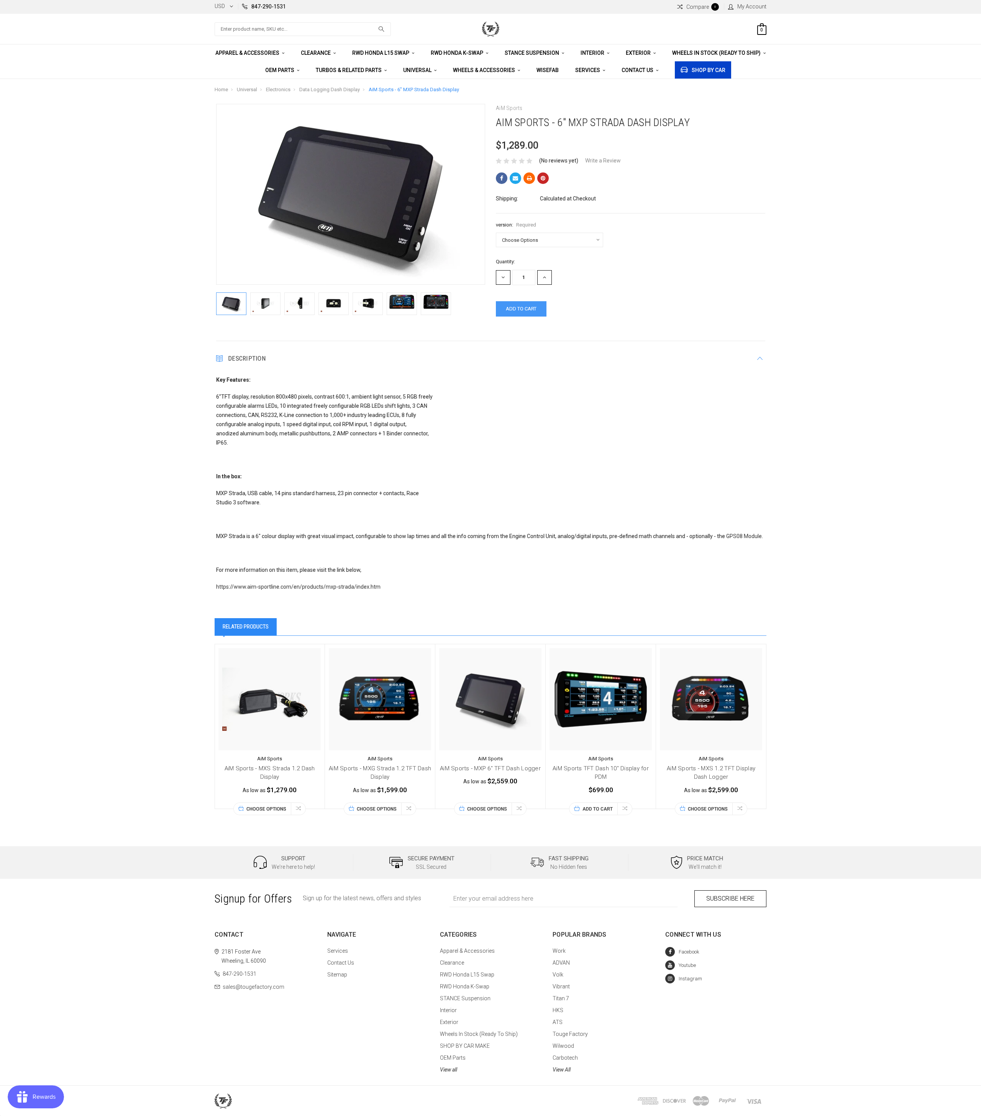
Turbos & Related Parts (349, 70)
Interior (593, 53)
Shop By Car (708, 70)
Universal (418, 70)
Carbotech (565, 1058)
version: (516, 225)
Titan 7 (561, 998)
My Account (751, 6)
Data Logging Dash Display (329, 89)
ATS (558, 1022)
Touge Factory (570, 1034)
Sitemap (337, 975)
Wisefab (547, 70)
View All (562, 1070)
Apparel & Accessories (248, 53)
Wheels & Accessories (484, 70)
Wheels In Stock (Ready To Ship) (717, 53)
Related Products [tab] (246, 626)
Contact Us (638, 70)
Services (588, 70)
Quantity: (505, 261)
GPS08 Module (744, 536)
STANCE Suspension (532, 53)
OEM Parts (280, 70)
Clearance (316, 53)
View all (448, 1070)
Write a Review (603, 161)
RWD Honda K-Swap (457, 53)
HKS (558, 1010)
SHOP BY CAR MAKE (465, 1046)
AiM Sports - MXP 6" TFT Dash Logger (490, 768)
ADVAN (561, 963)
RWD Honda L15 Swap (381, 53)
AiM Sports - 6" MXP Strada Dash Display (414, 89)
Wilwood (563, 1046)
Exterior (639, 53)
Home (221, 89)
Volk (558, 975)
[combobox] (303, 29)
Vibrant (561, 986)
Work (559, 951)
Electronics (278, 89)
